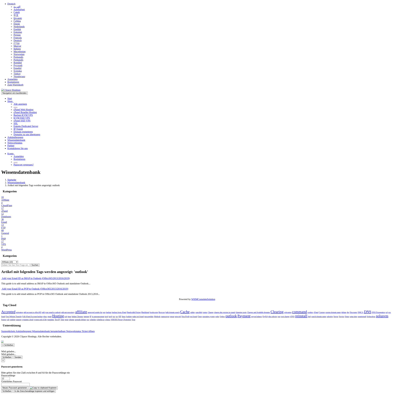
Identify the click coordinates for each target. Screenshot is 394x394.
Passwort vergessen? (24, 164)
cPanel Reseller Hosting (25, 112)
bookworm (154, 312)
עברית (17, 43)
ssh (8, 320)
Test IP (57, 320)
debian (343, 312)
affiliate (81, 312)
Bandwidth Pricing (134, 312)
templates (50, 320)
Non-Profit (185, 316)
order (217, 316)
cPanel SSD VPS (22, 120)
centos (205, 312)
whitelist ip (100, 320)
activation (19, 312)
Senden (17, 357)
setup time (353, 316)
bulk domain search (172, 312)
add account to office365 (32, 312)
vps (87, 320)
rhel (309, 316)
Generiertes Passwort (11, 381)
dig (348, 312)
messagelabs (148, 316)
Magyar (17, 46)
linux (124, 316)
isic (114, 316)
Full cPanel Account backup (32, 316)
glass (45, 316)
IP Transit (18, 129)
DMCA (360, 312)
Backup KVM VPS (23, 115)
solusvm (382, 316)
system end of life (40, 320)
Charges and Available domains (258, 312)
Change (210, 312)
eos (389, 312)
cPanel (316, 312)
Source (3, 320)
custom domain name (333, 312)
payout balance (256, 316)
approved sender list (95, 312)
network (178, 316)
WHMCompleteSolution (203, 299)
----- (15, 106)
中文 (16, 15)
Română (18, 62)
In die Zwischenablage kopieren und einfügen (34, 391)
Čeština (17, 21)
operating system (208, 316)
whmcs (107, 320)
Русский (18, 65)
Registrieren (13, 82)
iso (117, 316)
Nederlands (19, 26)
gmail (50, 316)
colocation (287, 312)
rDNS (292, 316)
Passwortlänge (8, 375)
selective (330, 316)
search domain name (318, 316)
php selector (272, 316)
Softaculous (371, 316)
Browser (162, 312)
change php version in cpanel (224, 312)
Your (133, 320)
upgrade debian (80, 320)
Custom (322, 312)
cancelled (198, 312)
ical (65, 316)
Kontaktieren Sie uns (17, 148)
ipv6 (110, 316)
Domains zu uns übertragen (27, 134)
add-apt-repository (68, 312)
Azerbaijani (19, 9)
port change (285, 316)
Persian (17, 35)
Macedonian (20, 51)
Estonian (18, 32)
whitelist (93, 320)
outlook (231, 316)
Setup (347, 316)
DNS (367, 312)
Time (62, 320)
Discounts (353, 312)
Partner (10, 145)
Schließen (6, 357)
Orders (222, 316)
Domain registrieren (23, 131)
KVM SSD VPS (22, 118)
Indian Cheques (77, 316)
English (17, 29)
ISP (120, 316)
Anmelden (12, 79)
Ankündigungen (15, 137)
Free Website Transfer (14, 316)
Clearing (277, 312)
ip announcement (98, 316)
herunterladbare (58, 331)
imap (69, 316)
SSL (16, 123)
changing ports (241, 312)
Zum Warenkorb (15, 84)
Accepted (8, 312)
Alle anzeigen (20, 104)
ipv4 (106, 316)
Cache (185, 312)
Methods (157, 316)
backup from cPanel (119, 312)
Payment (244, 316)
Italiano (17, 48)
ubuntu (71, 320)
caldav (192, 312)
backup (108, 312)
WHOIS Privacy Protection (121, 320)
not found (193, 316)
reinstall (301, 316)
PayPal (265, 316)
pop (279, 316)
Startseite (11, 179)
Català (17, 12)
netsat (172, 316)
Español (17, 68)
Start (9, 98)
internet (86, 316)
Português (18, 57)
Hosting (58, 316)
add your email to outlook (51, 312)
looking (129, 316)
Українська (19, 76)
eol (387, 312)
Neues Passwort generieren (14, 388)
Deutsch (11, 3)
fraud (3, 316)
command (299, 312)
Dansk (17, 23)
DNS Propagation (378, 312)
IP (90, 316)
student (12, 320)
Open (200, 316)
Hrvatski (18, 18)
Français (18, 37)
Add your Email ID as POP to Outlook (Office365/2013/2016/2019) (34, 288)
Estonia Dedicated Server (26, 126)
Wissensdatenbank (16, 140)
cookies (310, 312)
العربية (17, 6)
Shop (10, 101)
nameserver (165, 316)
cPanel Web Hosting (23, 109)
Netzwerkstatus (14, 142)
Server (336, 316)
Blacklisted (145, 312)
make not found (138, 316)
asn (104, 312)
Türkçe (17, 73)
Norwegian (19, 54)
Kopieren (52, 388)
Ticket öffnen (88, 331)
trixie (66, 320)
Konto (11, 153)
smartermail (362, 316)
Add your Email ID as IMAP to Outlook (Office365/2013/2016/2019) (35, 278)
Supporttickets (8, 331)
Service (341, 316)
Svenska (18, 71)
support (18, 320)
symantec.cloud (27, 320)
